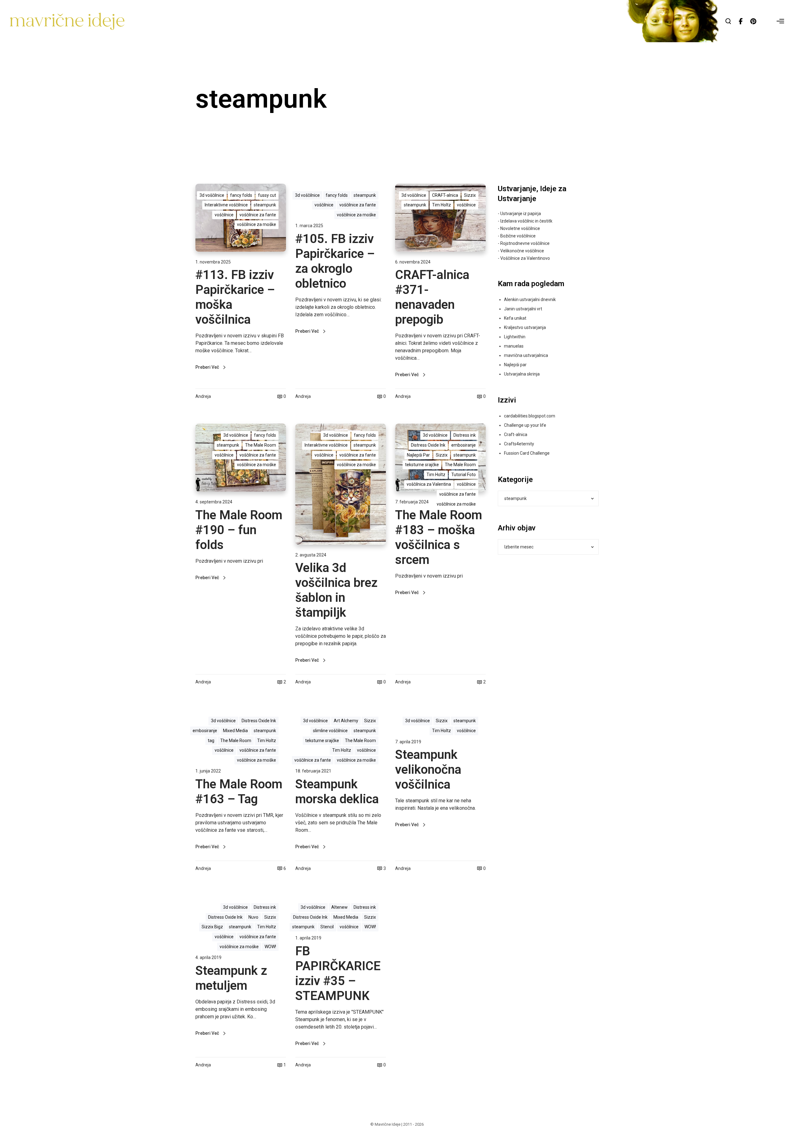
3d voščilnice (211, 195)
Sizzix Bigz (212, 926)
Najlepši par (515, 364)
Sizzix (470, 195)
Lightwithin (514, 336)
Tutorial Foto (463, 474)
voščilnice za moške (256, 224)
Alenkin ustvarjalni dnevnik (530, 299)
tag (211, 740)
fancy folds (241, 195)
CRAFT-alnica (445, 195)
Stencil (327, 926)
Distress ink (464, 435)
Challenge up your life (525, 425)
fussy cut (267, 195)
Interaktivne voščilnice (226, 204)
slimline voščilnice (330, 730)
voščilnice (224, 214)
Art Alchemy (346, 720)
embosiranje (463, 445)
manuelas (514, 346)
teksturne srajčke (422, 464)
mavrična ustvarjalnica (526, 355)
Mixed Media (235, 730)
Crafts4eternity (519, 443)
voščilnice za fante (257, 214)
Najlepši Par (418, 455)
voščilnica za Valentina (429, 484)
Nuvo (253, 917)
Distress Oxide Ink (428, 445)
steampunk (265, 204)
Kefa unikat (515, 318)
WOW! (270, 946)
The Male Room (260, 445)
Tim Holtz (441, 204)
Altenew (339, 907)
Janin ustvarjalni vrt (523, 308)
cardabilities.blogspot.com (529, 415)
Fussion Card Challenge (527, 453)
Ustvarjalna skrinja (522, 374)
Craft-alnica (515, 434)
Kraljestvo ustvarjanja (525, 327)
